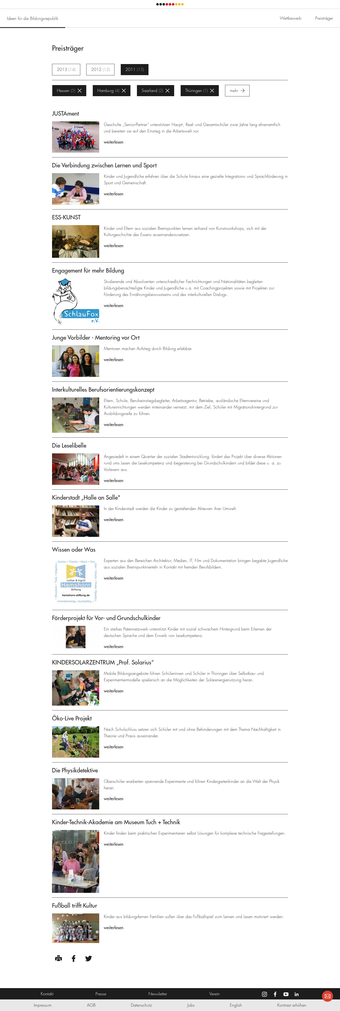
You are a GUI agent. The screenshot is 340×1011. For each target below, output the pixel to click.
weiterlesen (113, 142)
